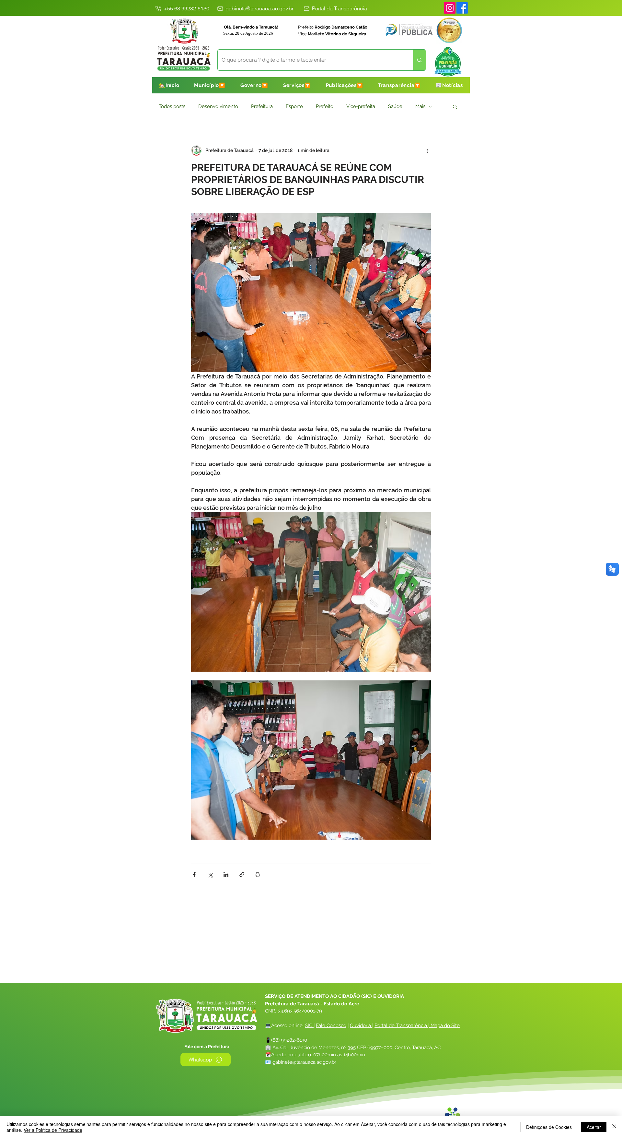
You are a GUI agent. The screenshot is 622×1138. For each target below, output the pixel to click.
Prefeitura (262, 106)
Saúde (395, 106)
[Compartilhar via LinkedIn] (226, 874)
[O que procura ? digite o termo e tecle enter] (419, 60)
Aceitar (594, 1127)
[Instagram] (449, 8)
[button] (209, 85)
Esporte (294, 106)
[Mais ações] (427, 150)
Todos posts (172, 106)
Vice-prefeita (360, 106)
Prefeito (324, 106)
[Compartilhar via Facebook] (194, 874)
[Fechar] (614, 1127)
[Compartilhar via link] (242, 874)
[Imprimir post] (258, 874)
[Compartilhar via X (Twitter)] (210, 874)
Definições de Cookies (549, 1127)
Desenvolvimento (218, 106)
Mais (420, 106)
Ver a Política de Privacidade (53, 1130)
